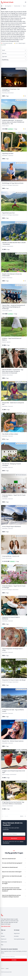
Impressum (3, 939)
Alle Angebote (8, 6)
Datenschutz (4, 941)
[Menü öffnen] (25, 2)
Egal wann (4, 56)
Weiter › (22, 816)
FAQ (2, 933)
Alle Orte (4, 53)
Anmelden (16, 936)
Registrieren (17, 933)
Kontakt (3, 936)
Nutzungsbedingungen (19, 939)
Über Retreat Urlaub (5, 926)
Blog (2, 944)
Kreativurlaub (17, 6)
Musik (24, 6)
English (7, 968)
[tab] (13, 86)
